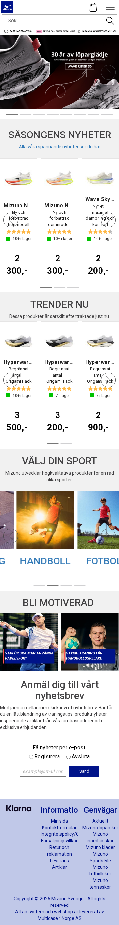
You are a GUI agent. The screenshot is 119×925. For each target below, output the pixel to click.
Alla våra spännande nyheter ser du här (59, 146)
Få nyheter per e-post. (60, 747)
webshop (63, 911)
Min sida (59, 821)
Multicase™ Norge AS (60, 918)
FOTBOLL (90, 561)
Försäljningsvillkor (59, 840)
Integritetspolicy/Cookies (67, 834)
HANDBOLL (29, 561)
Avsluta (81, 756)
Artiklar (59, 867)
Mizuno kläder (100, 847)
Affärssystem (29, 911)
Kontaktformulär (59, 827)
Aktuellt (100, 821)
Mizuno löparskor (100, 827)
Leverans (59, 860)
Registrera (47, 756)
